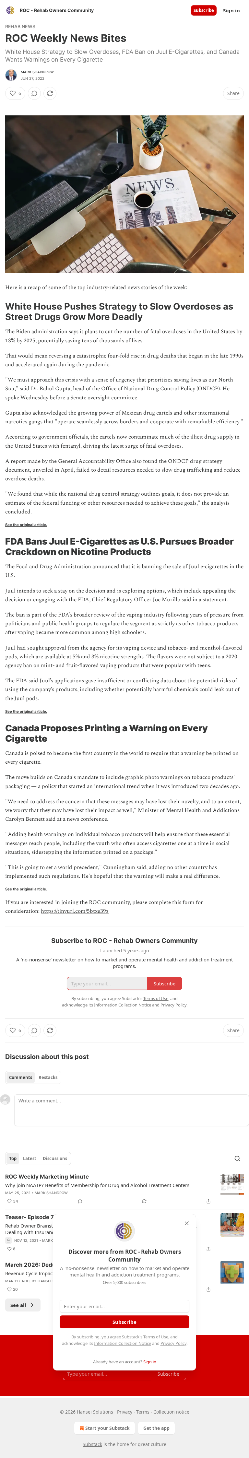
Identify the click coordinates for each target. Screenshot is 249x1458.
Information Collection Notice (122, 1343)
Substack (92, 1444)
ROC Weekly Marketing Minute (47, 1176)
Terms (142, 1412)
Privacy (124, 1412)
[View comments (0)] (34, 93)
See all (18, 1305)
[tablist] (33, 1077)
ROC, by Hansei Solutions (47, 1281)
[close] (187, 1223)
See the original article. (26, 525)
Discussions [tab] (55, 1158)
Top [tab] (13, 1158)
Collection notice (171, 1412)
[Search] (237, 1158)
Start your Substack (107, 1428)
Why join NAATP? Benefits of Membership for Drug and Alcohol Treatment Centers (97, 1185)
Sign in (231, 10)
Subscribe (204, 10)
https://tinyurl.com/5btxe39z (75, 911)
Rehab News (20, 26)
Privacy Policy (173, 1343)
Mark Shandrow (37, 72)
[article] (124, 1189)
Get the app (156, 1428)
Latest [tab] (29, 1158)
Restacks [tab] (48, 1077)
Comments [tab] (20, 1077)
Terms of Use (155, 1337)
